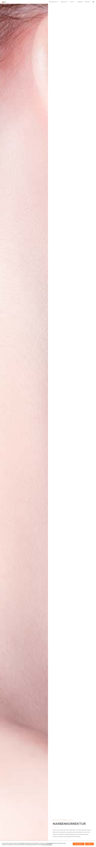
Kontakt (87, 1)
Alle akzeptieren (78, 844)
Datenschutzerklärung (47, 844)
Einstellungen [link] (50, 843)
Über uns (63, 1)
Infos (72, 1)
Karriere (79, 1)
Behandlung (53, 1)
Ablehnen (89, 844)
